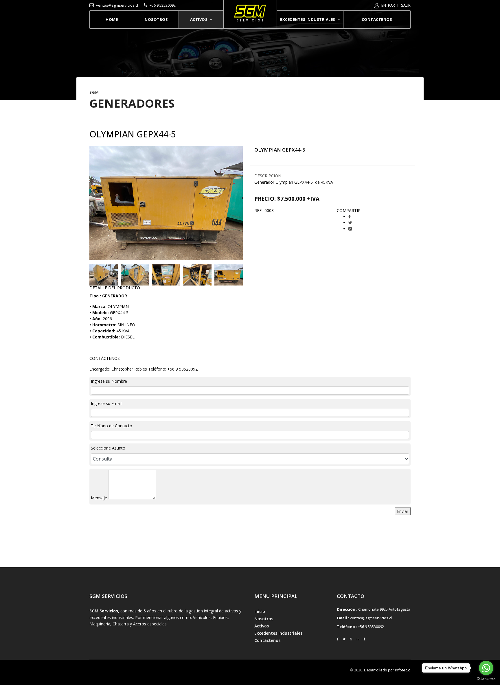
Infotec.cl (403, 670)
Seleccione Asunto (108, 448)
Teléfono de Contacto (111, 425)
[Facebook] (349, 216)
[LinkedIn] (350, 228)
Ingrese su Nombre (109, 381)
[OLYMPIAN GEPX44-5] (103, 275)
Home (112, 19)
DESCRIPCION (267, 175)
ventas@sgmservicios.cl (371, 617)
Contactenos (377, 19)
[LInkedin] (358, 639)
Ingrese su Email (106, 403)
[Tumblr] (364, 639)
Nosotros (156, 19)
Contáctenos (267, 640)
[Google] (351, 639)
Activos (198, 19)
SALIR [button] (406, 5)
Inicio (259, 611)
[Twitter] (350, 222)
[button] (384, 5)
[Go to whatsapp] (486, 668)
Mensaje (99, 497)
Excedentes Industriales (307, 19)
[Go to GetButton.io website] (486, 679)
